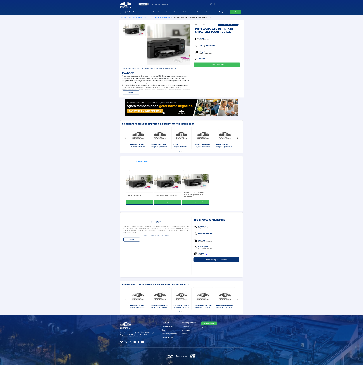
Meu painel (222, 12)
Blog (163, 330)
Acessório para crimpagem (205, 144)
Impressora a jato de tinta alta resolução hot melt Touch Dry (194, 195)
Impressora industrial (181, 305)
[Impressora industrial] (181, 296)
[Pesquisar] (211, 4)
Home (145, 12)
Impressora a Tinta (137, 144)
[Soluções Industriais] (125, 5)
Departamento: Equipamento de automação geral (159, 307)
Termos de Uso (167, 337)
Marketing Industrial (189, 323)
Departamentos (167, 326)
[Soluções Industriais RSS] (126, 342)
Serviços (197, 12)
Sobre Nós (156, 12)
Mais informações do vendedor (216, 260)
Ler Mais (131, 92)
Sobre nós (165, 323)
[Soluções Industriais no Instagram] (134, 342)
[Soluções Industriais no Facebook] (138, 342)
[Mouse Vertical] (225, 135)
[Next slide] (237, 137)
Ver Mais (206, 255)
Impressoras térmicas (203, 305)
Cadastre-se (235, 12)
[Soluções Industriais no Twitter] (121, 342)
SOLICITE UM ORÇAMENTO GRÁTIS (140, 202)
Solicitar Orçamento (217, 65)
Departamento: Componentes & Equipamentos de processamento (181, 307)
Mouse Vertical (222, 144)
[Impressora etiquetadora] (225, 296)
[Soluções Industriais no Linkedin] (130, 342)
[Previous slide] (125, 137)
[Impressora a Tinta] (138, 135)
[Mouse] (181, 135)
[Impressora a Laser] (160, 135)
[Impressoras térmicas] (203, 296)
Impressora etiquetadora (225, 305)
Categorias (185, 326)
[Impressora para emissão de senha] (160, 296)
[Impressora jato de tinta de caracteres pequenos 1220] (134, 30)
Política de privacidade (169, 334)
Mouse (175, 144)
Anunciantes (209, 12)
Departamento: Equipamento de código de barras (203, 307)
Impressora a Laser (158, 144)
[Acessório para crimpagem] (203, 135)
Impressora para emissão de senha (164, 305)
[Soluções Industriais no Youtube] (142, 342)
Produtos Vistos (142, 161)
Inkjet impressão (134, 195)
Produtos (185, 12)
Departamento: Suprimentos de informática (138, 307)
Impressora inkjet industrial (167, 195)
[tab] (179, 151)
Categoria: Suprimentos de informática (138, 147)
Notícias (184, 334)
